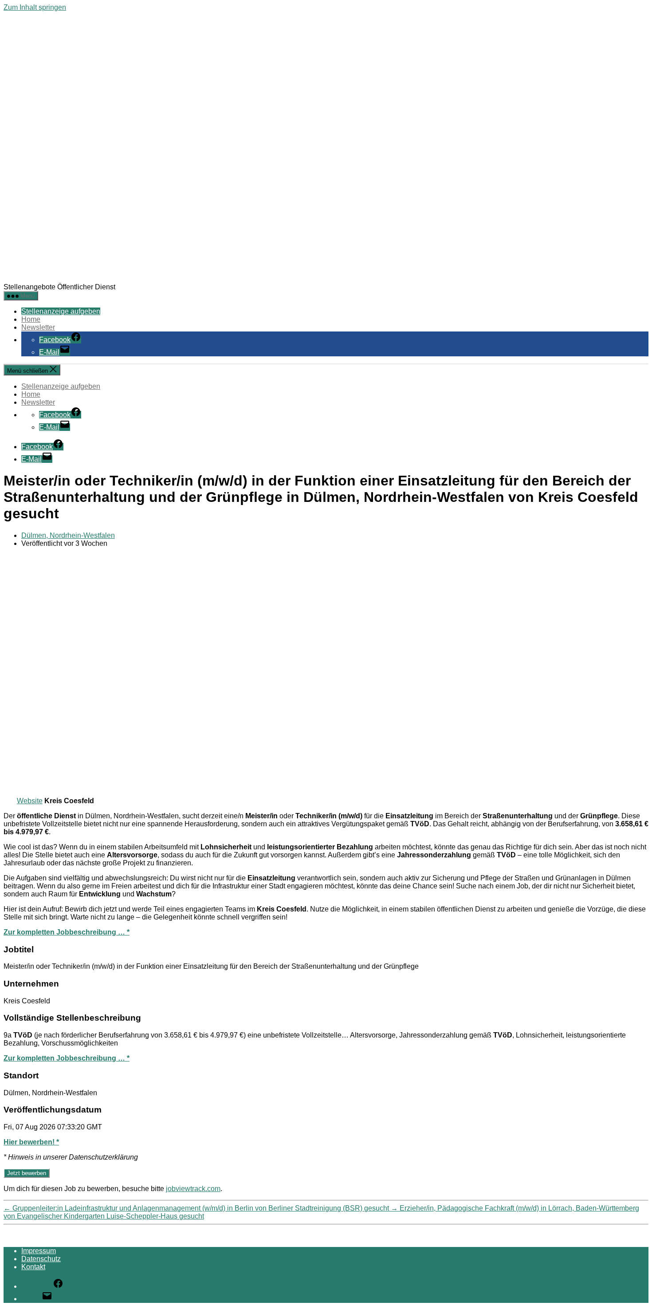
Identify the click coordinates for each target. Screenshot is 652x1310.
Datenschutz (41, 1259)
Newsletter (38, 327)
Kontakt (33, 1267)
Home (30, 319)
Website (30, 801)
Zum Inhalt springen (35, 7)
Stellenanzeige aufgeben (60, 311)
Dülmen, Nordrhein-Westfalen (68, 535)
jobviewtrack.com (193, 1188)
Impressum (38, 1251)
